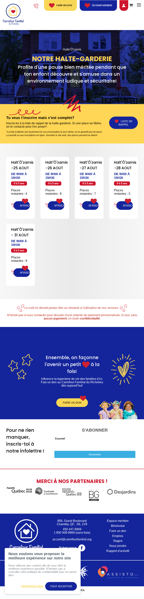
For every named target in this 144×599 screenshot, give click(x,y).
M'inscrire (25, 205)
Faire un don (64, 5)
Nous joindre (117, 545)
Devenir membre (102, 5)
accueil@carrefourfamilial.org (72, 539)
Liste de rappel (125, 123)
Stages (117, 540)
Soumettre (95, 454)
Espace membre (118, 520)
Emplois (117, 536)
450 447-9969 (72, 529)
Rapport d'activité (117, 550)
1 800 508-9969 (64, 532)
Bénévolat (117, 525)
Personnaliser (32, 586)
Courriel (60, 438)
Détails (12, 204)
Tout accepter (61, 586)
